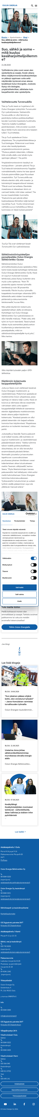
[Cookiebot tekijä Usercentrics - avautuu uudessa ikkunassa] (28, 514)
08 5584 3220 (6, 875)
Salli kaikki (19, 587)
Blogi (25, 37)
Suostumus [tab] (6, 521)
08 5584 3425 (6, 1049)
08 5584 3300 (6, 1009)
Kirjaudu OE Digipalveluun (11, 925)
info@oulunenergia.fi (9, 1016)
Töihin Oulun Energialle (19, 627)
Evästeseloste (19, 1084)
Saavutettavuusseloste (19, 1090)
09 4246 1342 (6, 970)
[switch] (34, 565)
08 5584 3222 (6, 1041)
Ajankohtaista (15, 37)
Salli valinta (19, 594)
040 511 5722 (6, 1070)
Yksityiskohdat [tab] (19, 521)
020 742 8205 (6, 945)
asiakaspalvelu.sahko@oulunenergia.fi (15, 882)
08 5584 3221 (6, 892)
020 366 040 (5, 1062)
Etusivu (4, 37)
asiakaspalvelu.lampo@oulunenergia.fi (15, 899)
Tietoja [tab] (32, 521)
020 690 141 (5, 1077)
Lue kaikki (19, 832)
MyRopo (4, 860)
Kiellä (19, 601)
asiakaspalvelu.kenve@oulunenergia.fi (15, 952)
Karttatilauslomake (8, 913)
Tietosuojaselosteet (19, 1096)
